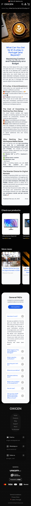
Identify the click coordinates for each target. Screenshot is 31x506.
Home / (4, 8)
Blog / (7, 8)
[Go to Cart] (28, 4)
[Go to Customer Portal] (25, 4)
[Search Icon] (22, 4)
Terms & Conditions (15, 494)
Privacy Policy (15, 497)
